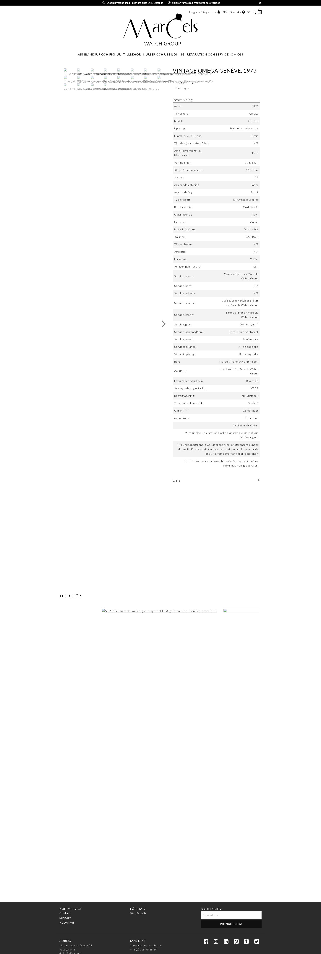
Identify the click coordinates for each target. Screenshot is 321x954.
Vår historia (138, 913)
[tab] (216, 285)
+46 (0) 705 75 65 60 (143, 949)
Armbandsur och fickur (99, 54)
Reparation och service (208, 54)
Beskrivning (183, 100)
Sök (249, 12)
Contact (65, 913)
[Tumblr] (246, 941)
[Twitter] (256, 941)
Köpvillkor (66, 922)
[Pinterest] (236, 941)
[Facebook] (206, 941)
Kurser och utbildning (163, 54)
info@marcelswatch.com (146, 945)
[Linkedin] (226, 941)
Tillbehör (132, 54)
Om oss (237, 54)
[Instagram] (216, 941)
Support (65, 917)
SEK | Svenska (232, 12)
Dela (176, 480)
